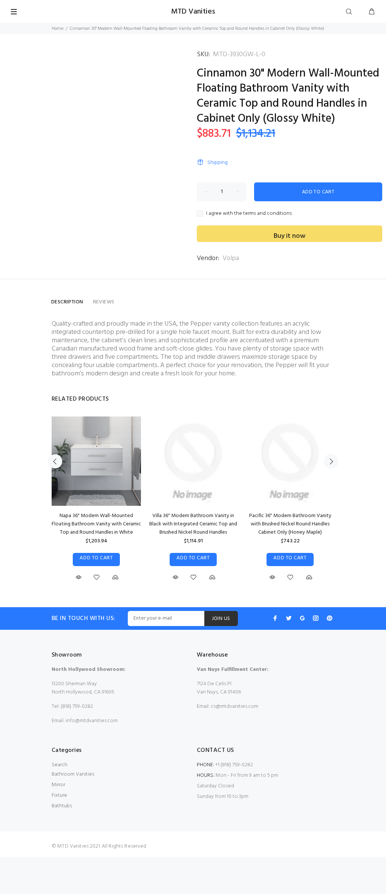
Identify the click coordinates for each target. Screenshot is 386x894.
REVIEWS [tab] (104, 302)
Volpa (230, 258)
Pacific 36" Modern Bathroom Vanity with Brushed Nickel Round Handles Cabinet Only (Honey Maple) (290, 524)
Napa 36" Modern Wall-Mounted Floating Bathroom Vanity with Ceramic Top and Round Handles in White (96, 524)
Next (331, 461)
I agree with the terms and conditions (249, 214)
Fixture (59, 795)
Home (57, 28)
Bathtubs (62, 806)
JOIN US (221, 618)
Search (59, 765)
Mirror (58, 785)
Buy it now (289, 236)
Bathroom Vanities (73, 774)
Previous (55, 461)
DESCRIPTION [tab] (67, 302)
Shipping (217, 162)
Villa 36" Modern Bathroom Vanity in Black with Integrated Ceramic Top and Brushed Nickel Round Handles (193, 524)
